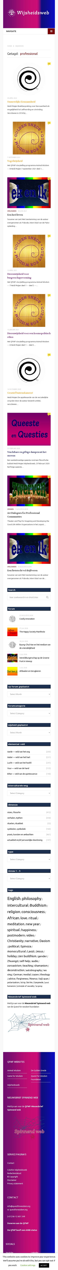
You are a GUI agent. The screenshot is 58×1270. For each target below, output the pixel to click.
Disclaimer (11, 1180)
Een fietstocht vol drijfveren (22, 570)
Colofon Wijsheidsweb (17, 1170)
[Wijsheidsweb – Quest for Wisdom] (29, 13)
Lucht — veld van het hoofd (19, 763)
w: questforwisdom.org (17, 1210)
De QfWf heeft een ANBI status (22, 1230)
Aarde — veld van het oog (18, 752)
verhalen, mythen (15, 818)
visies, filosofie (14, 812)
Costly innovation (27, 619)
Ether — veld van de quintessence (22, 774)
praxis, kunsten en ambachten (20, 834)
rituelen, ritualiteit (15, 823)
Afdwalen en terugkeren (30, 671)
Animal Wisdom (14, 1070)
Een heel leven (15, 214)
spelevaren (11, 211)
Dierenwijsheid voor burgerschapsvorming (19, 276)
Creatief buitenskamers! (20, 392)
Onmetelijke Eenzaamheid (21, 101)
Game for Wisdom (15, 1076)
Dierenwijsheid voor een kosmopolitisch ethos (29, 335)
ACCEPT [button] (44, 1265)
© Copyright (12, 1177)
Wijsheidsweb (13, 1085)
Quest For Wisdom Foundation (39, 1078)
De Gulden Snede (38, 1070)
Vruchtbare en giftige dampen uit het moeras (26, 454)
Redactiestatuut (14, 1173)
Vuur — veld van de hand (18, 768)
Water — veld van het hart (18, 757)
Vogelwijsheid (15, 161)
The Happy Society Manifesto (32, 632)
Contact (10, 1163)
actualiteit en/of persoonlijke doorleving (24, 840)
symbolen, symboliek (16, 829)
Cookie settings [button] (27, 1265)
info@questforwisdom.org (18, 1206)
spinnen (10, 509)
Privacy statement (15, 1183)
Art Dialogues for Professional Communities (23, 515)
